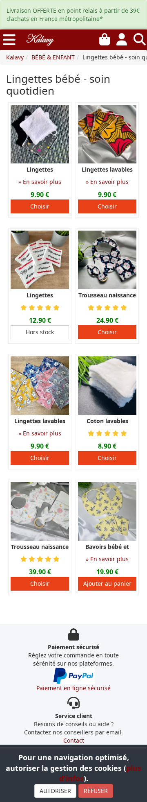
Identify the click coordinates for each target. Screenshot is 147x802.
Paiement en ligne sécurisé (73, 688)
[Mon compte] (121, 38)
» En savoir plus (39, 182)
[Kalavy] (39, 39)
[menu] (9, 39)
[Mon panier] (104, 38)
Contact (73, 740)
